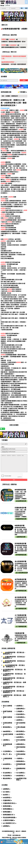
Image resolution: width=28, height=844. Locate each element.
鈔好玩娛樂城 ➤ (20, 740)
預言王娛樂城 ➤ (7, 706)
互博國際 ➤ (20, 711)
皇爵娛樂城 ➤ (20, 708)
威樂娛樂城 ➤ (20, 744)
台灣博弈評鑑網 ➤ (9, 820)
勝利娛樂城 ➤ (20, 731)
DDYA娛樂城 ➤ (20, 775)
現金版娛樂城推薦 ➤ (10, 817)
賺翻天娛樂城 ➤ (7, 717)
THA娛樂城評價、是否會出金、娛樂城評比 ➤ (14, 683)
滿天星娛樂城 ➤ (20, 723)
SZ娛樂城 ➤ (20, 706)
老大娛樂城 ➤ (20, 773)
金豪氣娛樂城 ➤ (7, 723)
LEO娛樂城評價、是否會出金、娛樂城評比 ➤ (14, 695)
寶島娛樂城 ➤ (7, 727)
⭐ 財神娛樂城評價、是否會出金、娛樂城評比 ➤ (14, 661)
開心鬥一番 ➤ (7, 754)
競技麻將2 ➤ (7, 768)
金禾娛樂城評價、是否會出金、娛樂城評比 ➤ (14, 670)
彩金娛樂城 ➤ (7, 773)
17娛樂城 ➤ (20, 758)
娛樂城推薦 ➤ (7, 806)
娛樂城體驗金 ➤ (8, 809)
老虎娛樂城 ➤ (7, 775)
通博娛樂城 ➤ (20, 761)
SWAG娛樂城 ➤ (7, 731)
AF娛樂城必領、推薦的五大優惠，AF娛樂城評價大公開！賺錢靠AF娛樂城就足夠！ (13, 102)
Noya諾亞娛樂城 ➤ (8, 735)
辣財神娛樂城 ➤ (20, 747)
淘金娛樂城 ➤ (20, 751)
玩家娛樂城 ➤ (20, 717)
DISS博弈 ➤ (6, 795)
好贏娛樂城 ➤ (7, 800)
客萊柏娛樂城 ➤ (20, 754)
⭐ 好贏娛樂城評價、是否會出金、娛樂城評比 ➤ (14, 657)
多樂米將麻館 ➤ (20, 727)
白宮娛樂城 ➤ (7, 751)
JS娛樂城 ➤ (6, 740)
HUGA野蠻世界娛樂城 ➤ (21, 779)
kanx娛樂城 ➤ (20, 734)
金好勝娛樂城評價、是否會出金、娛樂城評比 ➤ (14, 691)
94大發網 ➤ (6, 792)
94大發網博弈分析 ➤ (9, 823)
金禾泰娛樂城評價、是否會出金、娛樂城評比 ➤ (14, 687)
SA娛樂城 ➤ (20, 720)
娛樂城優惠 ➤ (7, 812)
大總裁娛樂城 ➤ (7, 759)
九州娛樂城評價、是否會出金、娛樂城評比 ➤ (14, 674)
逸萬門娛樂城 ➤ (7, 712)
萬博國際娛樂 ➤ (20, 764)
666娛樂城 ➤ (20, 737)
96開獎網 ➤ (6, 789)
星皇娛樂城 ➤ (20, 714)
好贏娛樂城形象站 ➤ (10, 803)
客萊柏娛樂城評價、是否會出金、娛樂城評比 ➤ (14, 678)
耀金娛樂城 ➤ (7, 778)
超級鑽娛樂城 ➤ (20, 769)
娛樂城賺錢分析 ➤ (9, 814)
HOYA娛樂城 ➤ (7, 764)
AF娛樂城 (3, 110)
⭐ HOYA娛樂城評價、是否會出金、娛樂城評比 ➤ (14, 653)
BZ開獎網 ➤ (6, 826)
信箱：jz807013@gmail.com (14, 835)
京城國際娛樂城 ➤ (7, 745)
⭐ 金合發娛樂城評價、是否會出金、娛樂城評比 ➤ (14, 666)
